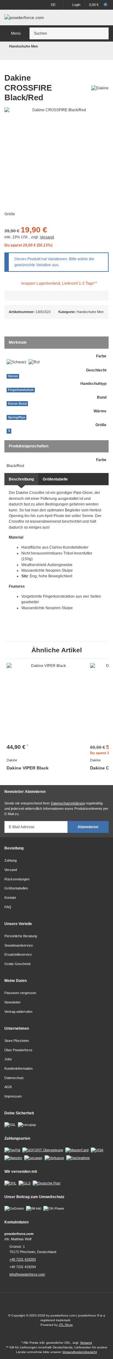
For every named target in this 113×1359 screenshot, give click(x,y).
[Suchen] (103, 33)
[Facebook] (50, 1305)
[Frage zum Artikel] (56, 296)
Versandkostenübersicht (79, 1352)
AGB (8, 1087)
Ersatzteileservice (18, 954)
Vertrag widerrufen (18, 1011)
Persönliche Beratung (20, 936)
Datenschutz (14, 1078)
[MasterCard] (77, 1150)
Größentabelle (55, 479)
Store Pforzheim (16, 1041)
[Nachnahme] (78, 1157)
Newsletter (12, 1002)
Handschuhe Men (90, 312)
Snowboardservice (18, 945)
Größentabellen (16, 888)
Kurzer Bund (17, 403)
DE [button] (53, 5)
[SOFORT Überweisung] (42, 1150)
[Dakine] (100, 88)
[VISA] (97, 1150)
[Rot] (34, 362)
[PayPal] (12, 1150)
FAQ (7, 907)
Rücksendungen (17, 879)
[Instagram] (62, 1305)
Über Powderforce (18, 1050)
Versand (47, 237)
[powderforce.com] (24, 17)
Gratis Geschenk (17, 964)
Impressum (13, 1096)
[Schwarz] (16, 362)
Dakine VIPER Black (28, 767)
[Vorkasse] (54, 1157)
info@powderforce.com (27, 1274)
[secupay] (33, 1157)
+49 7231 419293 (22, 1259)
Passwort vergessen (20, 993)
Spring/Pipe (16, 417)
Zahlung (10, 860)
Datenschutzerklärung (68, 803)
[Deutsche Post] (46, 1183)
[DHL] (10, 1183)
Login (76, 5)
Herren (13, 376)
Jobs (8, 1059)
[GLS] (24, 1183)
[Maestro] (13, 1157)
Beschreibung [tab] (21, 479)
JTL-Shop (66, 1325)
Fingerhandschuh (21, 389)
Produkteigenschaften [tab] (28, 446)
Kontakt (10, 897)
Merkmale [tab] (18, 342)
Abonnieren (88, 827)
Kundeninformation (18, 1068)
